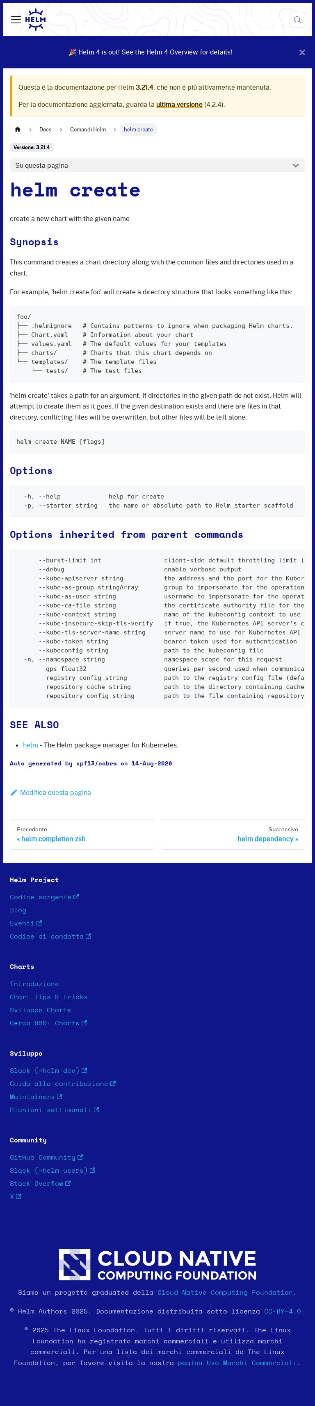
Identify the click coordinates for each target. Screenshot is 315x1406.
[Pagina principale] (17, 129)
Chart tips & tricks (49, 997)
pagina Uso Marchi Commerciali (237, 1363)
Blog (18, 910)
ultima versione (179, 104)
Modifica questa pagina (55, 792)
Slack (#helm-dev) (45, 1070)
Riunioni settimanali (51, 1110)
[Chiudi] (302, 52)
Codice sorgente (40, 897)
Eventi (22, 923)
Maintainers (32, 1097)
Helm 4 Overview (172, 52)
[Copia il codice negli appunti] (295, 316)
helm (30, 745)
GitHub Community (42, 1157)
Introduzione (34, 984)
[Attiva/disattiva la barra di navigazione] (16, 20)
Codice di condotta (47, 936)
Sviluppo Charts (40, 1010)
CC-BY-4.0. (284, 1311)
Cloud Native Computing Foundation (225, 1292)
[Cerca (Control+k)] (297, 19)
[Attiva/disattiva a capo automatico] (280, 559)
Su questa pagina (41, 165)
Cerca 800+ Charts (45, 1023)
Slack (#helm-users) (49, 1170)
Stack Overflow (36, 1183)
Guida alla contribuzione (59, 1084)
